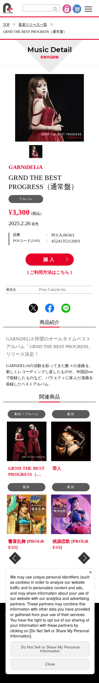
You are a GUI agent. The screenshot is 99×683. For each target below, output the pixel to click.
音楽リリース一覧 (32, 25)
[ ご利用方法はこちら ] (49, 272)
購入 (49, 260)
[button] (15, 558)
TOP (6, 25)
